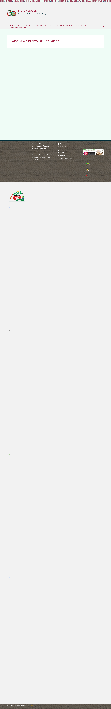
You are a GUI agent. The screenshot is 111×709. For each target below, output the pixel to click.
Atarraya (31, 705)
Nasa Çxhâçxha (28, 11)
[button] (18, 25)
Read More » (13, 126)
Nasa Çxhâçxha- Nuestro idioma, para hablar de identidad (87, 81)
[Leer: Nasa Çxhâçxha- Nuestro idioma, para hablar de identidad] (89, 66)
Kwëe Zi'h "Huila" (55, 94)
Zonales (26, 88)
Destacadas (12, 88)
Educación (20, 88)
